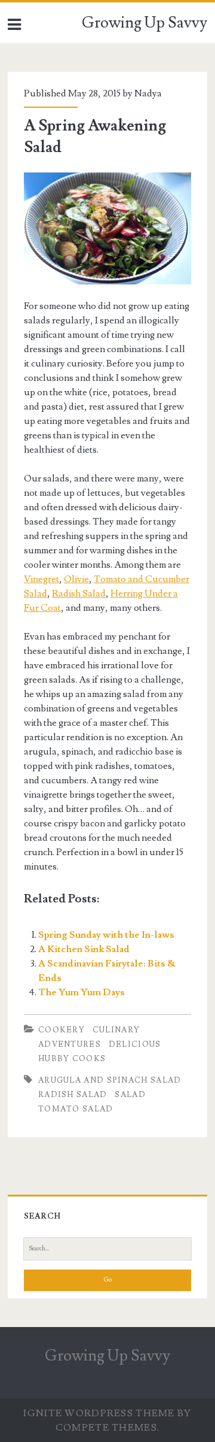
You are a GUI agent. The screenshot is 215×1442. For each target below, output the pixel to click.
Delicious (135, 1044)
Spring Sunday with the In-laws (106, 935)
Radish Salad (79, 593)
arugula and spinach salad (110, 1080)
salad (130, 1094)
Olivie (76, 579)
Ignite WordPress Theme (98, 1413)
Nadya (148, 93)
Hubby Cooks (72, 1059)
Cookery (61, 1030)
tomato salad (75, 1109)
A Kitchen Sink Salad (84, 949)
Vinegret (41, 579)
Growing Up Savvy (144, 23)
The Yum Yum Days (81, 992)
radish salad (73, 1094)
